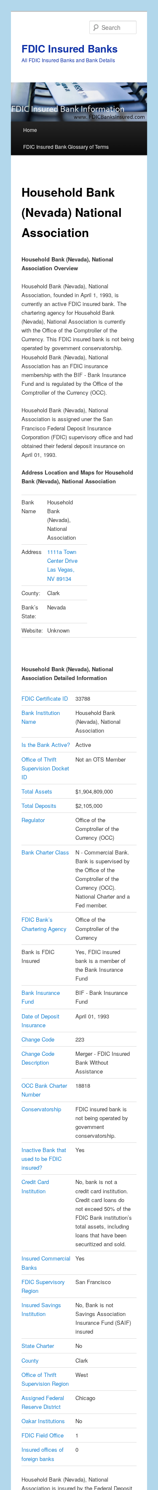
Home (30, 129)
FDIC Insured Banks (69, 48)
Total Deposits (38, 806)
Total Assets (36, 791)
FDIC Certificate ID (44, 698)
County (30, 1360)
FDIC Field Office (42, 1435)
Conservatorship (41, 1109)
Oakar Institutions (43, 1421)
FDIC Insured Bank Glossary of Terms (66, 146)
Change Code (37, 1039)
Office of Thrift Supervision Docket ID (45, 768)
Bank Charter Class (45, 852)
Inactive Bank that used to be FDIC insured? (43, 1158)
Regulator (33, 820)
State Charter (37, 1346)
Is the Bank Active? (45, 745)
